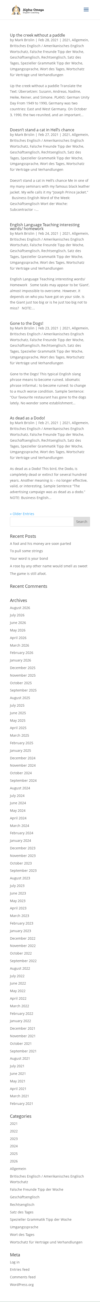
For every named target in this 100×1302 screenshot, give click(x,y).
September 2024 (23, 780)
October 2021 (21, 1043)
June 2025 (18, 713)
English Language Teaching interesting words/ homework (45, 226)
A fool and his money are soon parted (40, 543)
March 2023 (19, 915)
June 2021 (18, 1073)
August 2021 (20, 1058)
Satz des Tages (21, 1212)
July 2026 (17, 615)
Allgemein (80, 40)
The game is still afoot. (28, 573)
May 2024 (17, 810)
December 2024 (22, 758)
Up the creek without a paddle (37, 35)
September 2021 (23, 1051)
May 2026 (17, 630)
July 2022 (17, 976)
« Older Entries (22, 513)
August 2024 (20, 788)
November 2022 (23, 945)
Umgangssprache (24, 69)
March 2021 (19, 1096)
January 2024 (20, 840)
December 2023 (22, 848)
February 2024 (21, 833)
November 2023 (23, 855)
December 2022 (22, 938)
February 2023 (21, 923)
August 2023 (20, 878)
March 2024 (19, 825)
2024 (14, 1146)
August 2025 (20, 697)
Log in (15, 1262)
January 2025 (20, 750)
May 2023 (17, 900)
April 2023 (18, 908)
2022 (14, 1131)
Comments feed (23, 1277)
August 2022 (20, 968)
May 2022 (17, 990)
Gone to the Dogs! (26, 323)
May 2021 (17, 1081)
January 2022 (20, 1020)
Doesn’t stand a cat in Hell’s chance (42, 129)
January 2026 (20, 660)
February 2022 (21, 1013)
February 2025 (21, 743)
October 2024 (21, 773)
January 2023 (20, 930)
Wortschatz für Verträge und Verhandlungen (46, 1242)
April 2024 (18, 818)
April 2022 (18, 998)
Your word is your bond (29, 558)
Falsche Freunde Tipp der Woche (56, 51)
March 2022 (19, 1006)
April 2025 (18, 727)
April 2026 (18, 637)
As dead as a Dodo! (27, 418)
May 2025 (17, 720)
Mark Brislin (24, 40)
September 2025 (23, 690)
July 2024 (17, 795)
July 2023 (17, 885)
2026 (14, 1161)
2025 (14, 1153)
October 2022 (21, 953)
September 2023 (23, 870)
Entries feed (20, 1269)
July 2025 (17, 705)
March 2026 (19, 645)
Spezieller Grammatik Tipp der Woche (51, 63)
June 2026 (18, 622)
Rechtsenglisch (53, 57)
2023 (14, 1138)
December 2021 (22, 1028)
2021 (66, 40)
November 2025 (23, 675)
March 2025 (19, 735)
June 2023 (18, 893)
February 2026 (21, 652)
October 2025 (21, 683)
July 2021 (17, 1066)
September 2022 (23, 960)
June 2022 (18, 983)
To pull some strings (26, 551)
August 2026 (20, 607)
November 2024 (23, 765)
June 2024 (18, 803)
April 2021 (18, 1088)
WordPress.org (22, 1284)
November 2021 (23, 1036)
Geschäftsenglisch (25, 57)
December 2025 (22, 667)
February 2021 (21, 1103)
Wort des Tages (52, 69)
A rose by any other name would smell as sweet (48, 566)
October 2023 (21, 863)
